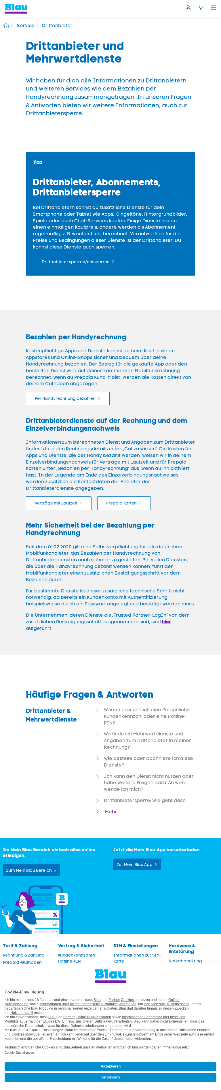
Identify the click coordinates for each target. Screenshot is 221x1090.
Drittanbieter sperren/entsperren (76, 261)
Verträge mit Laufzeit (56, 503)
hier (166, 621)
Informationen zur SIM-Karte (137, 958)
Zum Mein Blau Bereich (29, 870)
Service (26, 25)
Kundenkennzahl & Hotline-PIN (76, 958)
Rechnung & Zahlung (24, 955)
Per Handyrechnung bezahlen (65, 398)
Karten (121, 503)
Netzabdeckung (185, 961)
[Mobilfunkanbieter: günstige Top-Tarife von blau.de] (6, 26)
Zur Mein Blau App (135, 864)
